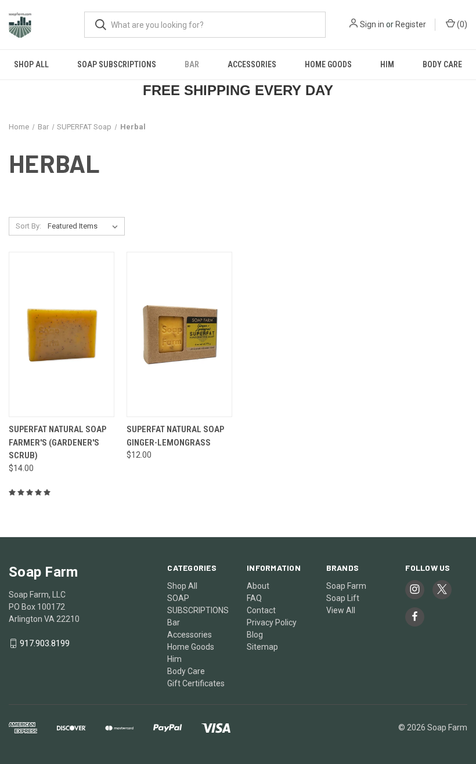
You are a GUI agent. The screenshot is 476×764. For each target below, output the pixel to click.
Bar (192, 64)
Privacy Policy (272, 622)
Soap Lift (342, 598)
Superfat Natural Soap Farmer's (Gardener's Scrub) (57, 442)
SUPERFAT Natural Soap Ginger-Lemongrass (175, 436)
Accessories (252, 64)
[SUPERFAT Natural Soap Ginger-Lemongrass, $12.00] (179, 334)
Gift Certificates (196, 683)
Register (410, 24)
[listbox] (85, 226)
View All (340, 610)
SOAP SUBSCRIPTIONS (116, 64)
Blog (255, 634)
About (258, 586)
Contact (261, 610)
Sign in (372, 24)
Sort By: (28, 226)
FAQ (254, 598)
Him (387, 64)
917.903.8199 (45, 643)
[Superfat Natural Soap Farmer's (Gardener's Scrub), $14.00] (61, 334)
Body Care (442, 64)
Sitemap (262, 646)
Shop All (31, 64)
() (461, 24)
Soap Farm (346, 586)
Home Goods (328, 64)
